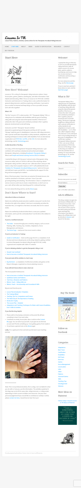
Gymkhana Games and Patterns (16, 277)
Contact (67, 46)
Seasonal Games (63, 376)
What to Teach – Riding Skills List (16, 282)
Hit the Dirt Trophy (12, 301)
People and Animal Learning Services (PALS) (25, 155)
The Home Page (11, 230)
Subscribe (62, 186)
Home (7, 46)
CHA (33, 139)
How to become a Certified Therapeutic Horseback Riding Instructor (27, 254)
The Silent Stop (11, 298)
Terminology (21, 141)
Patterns (60, 374)
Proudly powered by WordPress (13, 453)
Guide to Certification (43, 46)
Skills (59, 379)
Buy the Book (11, 262)
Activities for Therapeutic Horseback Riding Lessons (21, 168)
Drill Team (61, 357)
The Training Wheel (12, 294)
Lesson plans (62, 367)
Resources (57, 46)
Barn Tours (61, 350)
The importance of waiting (25, 298)
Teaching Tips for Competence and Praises (20, 296)
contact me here (14, 398)
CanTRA (24, 139)
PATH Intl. (19, 139)
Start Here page (63, 90)
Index (30, 46)
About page (69, 83)
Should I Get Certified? (13, 252)
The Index (10, 223)
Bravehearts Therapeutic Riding (35, 153)
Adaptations (61, 347)
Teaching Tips (62, 381)
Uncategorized (62, 383)
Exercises (61, 359)
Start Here (14, 46)
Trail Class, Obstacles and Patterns (17, 280)
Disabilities (61, 355)
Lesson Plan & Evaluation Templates (17, 292)
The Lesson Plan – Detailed (15, 303)
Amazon (68, 217)
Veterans (60, 386)
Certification (61, 352)
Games (60, 362)
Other (60, 371)
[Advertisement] (40, 15)
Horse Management (64, 364)
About (23, 46)
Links (59, 369)
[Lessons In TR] (33, 38)
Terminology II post (64, 156)
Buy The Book (9, 50)
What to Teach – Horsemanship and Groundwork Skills (23, 284)
